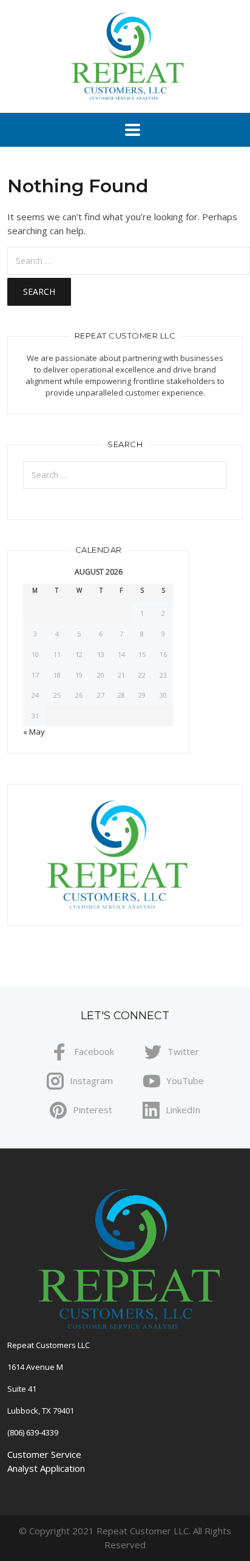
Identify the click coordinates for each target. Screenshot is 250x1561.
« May (34, 731)
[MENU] (125, 130)
